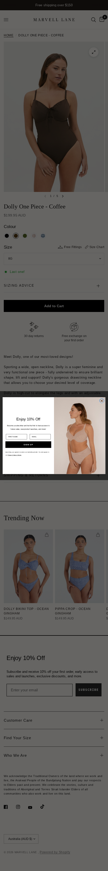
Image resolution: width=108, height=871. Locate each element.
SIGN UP (28, 445)
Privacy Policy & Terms (14, 455)
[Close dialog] (101, 400)
